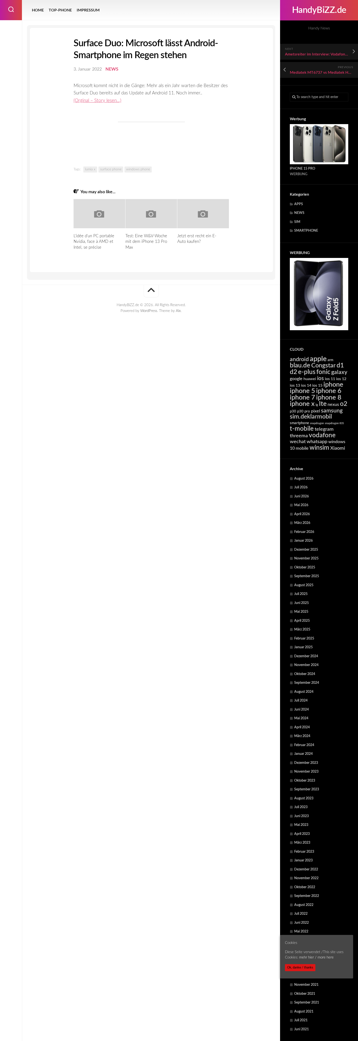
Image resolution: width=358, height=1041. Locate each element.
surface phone (111, 169)
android (299, 359)
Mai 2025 (301, 611)
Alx (178, 311)
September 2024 (306, 683)
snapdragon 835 (334, 423)
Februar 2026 (304, 532)
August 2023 (303, 798)
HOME (38, 10)
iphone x (302, 404)
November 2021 (306, 984)
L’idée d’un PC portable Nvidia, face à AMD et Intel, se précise (94, 242)
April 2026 (302, 514)
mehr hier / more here (316, 957)
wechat (298, 441)
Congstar (323, 366)
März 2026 (302, 523)
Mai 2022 (301, 931)
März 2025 (302, 629)
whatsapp (317, 441)
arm (330, 360)
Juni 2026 (301, 496)
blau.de (300, 365)
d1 (340, 365)
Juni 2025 (301, 603)
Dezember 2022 (306, 869)
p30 (293, 411)
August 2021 (303, 1011)
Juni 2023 (301, 816)
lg (317, 405)
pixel (315, 411)
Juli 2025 (301, 594)
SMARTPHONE (306, 230)
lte (323, 404)
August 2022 (303, 905)
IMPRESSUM (88, 10)
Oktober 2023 (304, 780)
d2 (293, 372)
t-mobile (302, 429)
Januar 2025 (303, 647)
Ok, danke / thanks (300, 967)
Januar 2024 (303, 754)
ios (320, 378)
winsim (319, 448)
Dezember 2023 (306, 763)
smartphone (299, 423)
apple (318, 359)
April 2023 (302, 834)
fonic (323, 372)
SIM (297, 222)
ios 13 (295, 385)
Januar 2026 (303, 540)
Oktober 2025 (304, 567)
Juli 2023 (301, 807)
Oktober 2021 (304, 993)
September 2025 (306, 576)
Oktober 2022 (304, 887)
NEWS (299, 213)
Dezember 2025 (306, 549)
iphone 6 (328, 391)
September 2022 (306, 896)
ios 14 (306, 385)
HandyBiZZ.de (319, 10)
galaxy (339, 372)
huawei (309, 379)
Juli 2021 (301, 1020)
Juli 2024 (301, 700)
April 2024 (302, 727)
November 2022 (306, 878)
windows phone (138, 169)
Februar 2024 (304, 745)
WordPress (148, 311)
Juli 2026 (301, 487)
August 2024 (303, 692)
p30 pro (303, 411)
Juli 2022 (301, 913)
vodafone (322, 435)
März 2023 (302, 842)
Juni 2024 (301, 709)
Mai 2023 (301, 825)
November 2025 (306, 558)
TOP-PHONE (60, 10)
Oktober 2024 (304, 674)
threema (299, 435)
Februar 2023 (304, 851)
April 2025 (302, 620)
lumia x (90, 169)
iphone (333, 384)
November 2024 (306, 665)
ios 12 (341, 379)
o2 (343, 404)
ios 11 (330, 379)
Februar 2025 (304, 638)
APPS (298, 204)
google (296, 379)
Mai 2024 (301, 718)
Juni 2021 (301, 1029)
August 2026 (303, 478)
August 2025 (303, 585)
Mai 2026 (301, 505)
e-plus (306, 372)
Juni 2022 (301, 922)
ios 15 (317, 385)
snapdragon (317, 423)
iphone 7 (302, 397)
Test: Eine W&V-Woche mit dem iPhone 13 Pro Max (146, 242)
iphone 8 (328, 397)
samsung (332, 411)
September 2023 (306, 789)
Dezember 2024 (306, 656)
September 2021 (306, 1002)
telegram (324, 429)
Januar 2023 (303, 860)
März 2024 (302, 736)
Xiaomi (337, 448)
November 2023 (306, 771)
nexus (333, 404)
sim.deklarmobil (311, 417)
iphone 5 (302, 391)
